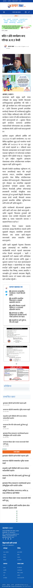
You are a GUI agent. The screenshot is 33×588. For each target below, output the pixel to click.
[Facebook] (3, 539)
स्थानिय (18, 575)
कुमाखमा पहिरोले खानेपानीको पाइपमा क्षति (14, 403)
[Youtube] (8, 539)
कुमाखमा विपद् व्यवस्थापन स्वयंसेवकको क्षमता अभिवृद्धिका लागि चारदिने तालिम (15, 434)
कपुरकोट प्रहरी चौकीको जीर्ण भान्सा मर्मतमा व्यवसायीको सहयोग (15, 417)
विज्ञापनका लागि (15, 1)
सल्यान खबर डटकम (16, 12)
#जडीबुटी (6, 22)
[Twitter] (5, 539)
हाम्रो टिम (9, 1)
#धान (4, 19)
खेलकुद (4, 560)
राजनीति (4, 570)
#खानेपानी (9, 19)
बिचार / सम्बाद (20, 573)
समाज (4, 568)
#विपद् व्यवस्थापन (13, 21)
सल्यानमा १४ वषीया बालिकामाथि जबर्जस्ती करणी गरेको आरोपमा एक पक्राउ (18, 315)
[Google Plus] (11, 539)
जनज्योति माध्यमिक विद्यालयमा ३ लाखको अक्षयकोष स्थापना (16, 300)
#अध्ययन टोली (19, 22)
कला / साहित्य (6, 552)
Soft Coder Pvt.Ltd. (26, 586)
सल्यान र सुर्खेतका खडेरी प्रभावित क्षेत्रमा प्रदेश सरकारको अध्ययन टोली (16, 506)
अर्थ (4, 575)
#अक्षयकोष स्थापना (21, 21)
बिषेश (18, 555)
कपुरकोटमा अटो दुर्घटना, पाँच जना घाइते (17, 321)
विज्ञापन (8, 585)
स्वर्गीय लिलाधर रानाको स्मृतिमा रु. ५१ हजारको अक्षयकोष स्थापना (17, 307)
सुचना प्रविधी (19, 552)
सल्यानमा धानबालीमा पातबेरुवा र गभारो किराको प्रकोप (17, 293)
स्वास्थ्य (18, 557)
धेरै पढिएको (19, 568)
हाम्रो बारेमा (4, 1)
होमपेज (3, 31)
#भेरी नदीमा (6, 21)
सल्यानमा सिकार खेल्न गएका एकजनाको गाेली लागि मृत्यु (16, 443)
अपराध (4, 555)
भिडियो (4, 557)
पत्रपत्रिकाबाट (19, 570)
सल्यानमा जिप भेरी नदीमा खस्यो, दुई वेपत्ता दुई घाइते (15, 425)
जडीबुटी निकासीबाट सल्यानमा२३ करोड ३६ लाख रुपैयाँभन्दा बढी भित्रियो (15, 492)
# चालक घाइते (15, 19)
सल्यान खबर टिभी (20, 578)
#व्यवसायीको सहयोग (23, 19)
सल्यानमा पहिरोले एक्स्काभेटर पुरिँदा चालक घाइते (16, 409)
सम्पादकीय (19, 560)
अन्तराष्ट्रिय (5, 578)
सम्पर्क (20, 1)
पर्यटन (4, 573)
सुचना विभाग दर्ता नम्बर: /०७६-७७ (21, 585)
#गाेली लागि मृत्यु (12, 22)
